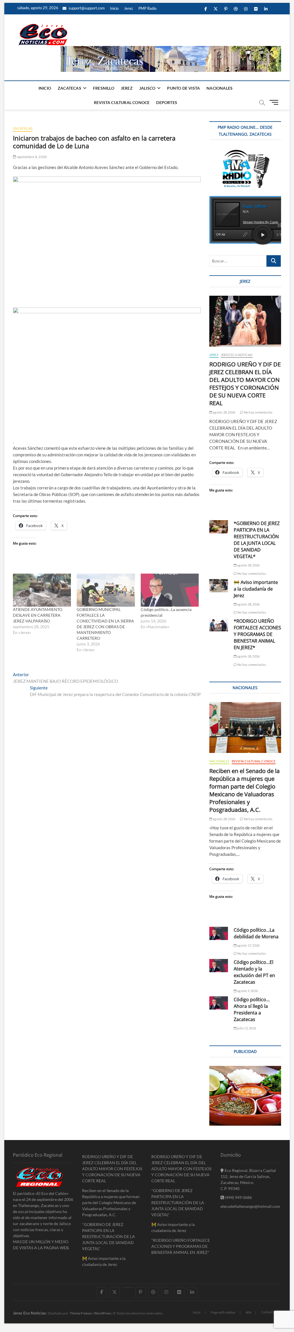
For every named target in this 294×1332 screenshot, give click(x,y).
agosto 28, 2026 (223, 412)
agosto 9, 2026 (247, 991)
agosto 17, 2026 (248, 945)
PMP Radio (147, 8)
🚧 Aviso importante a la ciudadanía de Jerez (256, 589)
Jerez (128, 8)
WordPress (102, 1313)
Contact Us (269, 1312)
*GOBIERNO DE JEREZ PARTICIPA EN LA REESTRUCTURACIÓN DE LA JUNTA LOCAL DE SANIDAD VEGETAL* (257, 540)
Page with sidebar (223, 1312)
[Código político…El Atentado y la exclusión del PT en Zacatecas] (218, 965)
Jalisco (147, 88)
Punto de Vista (183, 88)
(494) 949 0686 (238, 1197)
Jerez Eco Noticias (237, 355)
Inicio (114, 8)
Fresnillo (103, 88)
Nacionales (219, 88)
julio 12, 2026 (246, 1028)
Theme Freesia (81, 1313)
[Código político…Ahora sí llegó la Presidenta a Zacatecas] (218, 1003)
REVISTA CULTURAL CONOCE (122, 102)
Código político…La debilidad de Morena (256, 933)
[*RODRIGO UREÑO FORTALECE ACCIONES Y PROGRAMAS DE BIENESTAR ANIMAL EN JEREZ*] (218, 624)
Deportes (166, 102)
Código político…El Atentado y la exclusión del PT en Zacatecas (254, 972)
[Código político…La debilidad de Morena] (218, 933)
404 (248, 1312)
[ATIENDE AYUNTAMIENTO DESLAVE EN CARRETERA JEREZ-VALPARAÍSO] (42, 590)
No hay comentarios (257, 412)
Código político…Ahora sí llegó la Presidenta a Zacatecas (252, 1009)
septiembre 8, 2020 (31, 157)
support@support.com (86, 8)
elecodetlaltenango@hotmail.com (250, 1206)
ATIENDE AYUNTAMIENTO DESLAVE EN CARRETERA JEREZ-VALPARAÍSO (37, 615)
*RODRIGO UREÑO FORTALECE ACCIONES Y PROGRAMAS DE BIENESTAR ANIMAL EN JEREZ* (257, 634)
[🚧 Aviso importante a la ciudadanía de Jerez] (218, 585)
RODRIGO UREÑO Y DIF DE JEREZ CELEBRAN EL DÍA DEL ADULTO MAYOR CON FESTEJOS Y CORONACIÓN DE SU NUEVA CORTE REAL (245, 383)
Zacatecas (69, 88)
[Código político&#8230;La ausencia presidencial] (170, 590)
